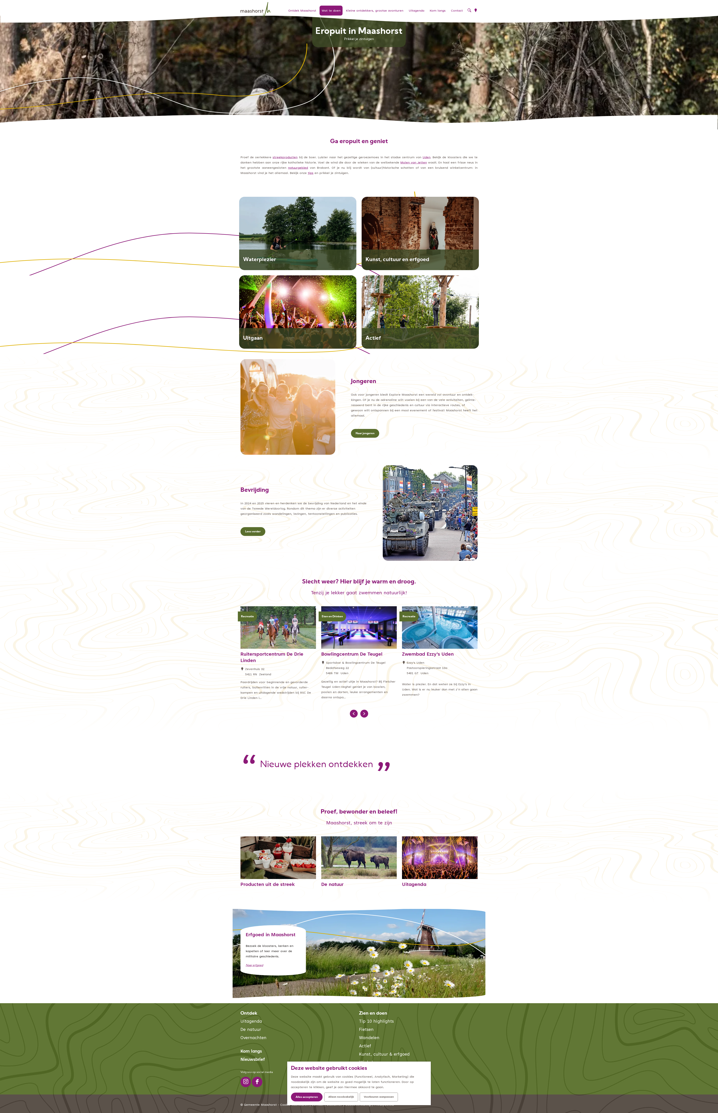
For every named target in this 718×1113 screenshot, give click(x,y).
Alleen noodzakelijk (341, 1097)
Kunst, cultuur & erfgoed (384, 1054)
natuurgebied (298, 167)
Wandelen (369, 1038)
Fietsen (366, 1030)
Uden (426, 157)
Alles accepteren (307, 1097)
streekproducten (285, 157)
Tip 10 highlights (376, 1021)
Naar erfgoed (254, 965)
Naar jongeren (365, 433)
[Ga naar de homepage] (255, 9)
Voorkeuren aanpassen (379, 1097)
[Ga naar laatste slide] (354, 714)
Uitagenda (251, 1021)
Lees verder (253, 531)
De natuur (250, 1030)
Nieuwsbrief (252, 1060)
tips (310, 173)
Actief (365, 1046)
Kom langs (251, 1051)
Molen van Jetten (413, 162)
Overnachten (253, 1038)
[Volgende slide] (364, 714)
